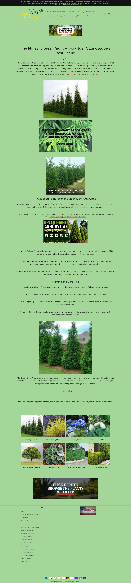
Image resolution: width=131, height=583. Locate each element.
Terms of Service (26, 521)
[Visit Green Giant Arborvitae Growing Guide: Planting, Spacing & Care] (65, 231)
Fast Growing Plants (53, 440)
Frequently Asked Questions (30, 514)
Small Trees (24, 561)
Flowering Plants (75, 440)
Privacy (83, 254)
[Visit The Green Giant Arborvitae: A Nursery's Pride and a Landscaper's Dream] (65, 99)
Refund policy (25, 524)
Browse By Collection (27, 530)
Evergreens (30, 440)
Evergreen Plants (26, 539)
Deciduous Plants (26, 536)
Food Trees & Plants (98, 440)
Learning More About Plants (30, 527)
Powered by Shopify (75, 581)
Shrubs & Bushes (98, 467)
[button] (101, 14)
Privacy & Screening (76, 467)
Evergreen (105, 63)
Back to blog (66, 391)
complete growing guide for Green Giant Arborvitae (67, 217)
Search (23, 511)
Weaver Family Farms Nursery (62, 581)
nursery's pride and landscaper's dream (80, 74)
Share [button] (66, 59)
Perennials (53, 467)
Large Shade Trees (30, 467)
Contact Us (24, 517)
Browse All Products (27, 533)
